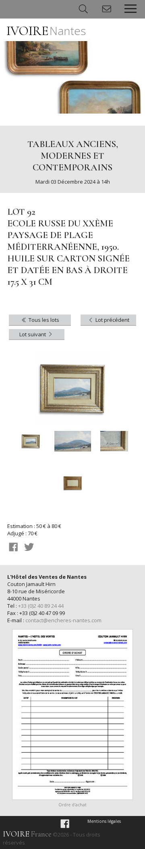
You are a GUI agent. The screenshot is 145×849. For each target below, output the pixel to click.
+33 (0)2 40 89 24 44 (41, 605)
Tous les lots (43, 319)
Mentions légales (104, 821)
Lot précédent (111, 319)
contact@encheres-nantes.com (63, 620)
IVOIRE (46, 31)
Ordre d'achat (72, 805)
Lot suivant (33, 334)
